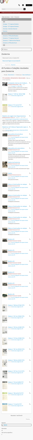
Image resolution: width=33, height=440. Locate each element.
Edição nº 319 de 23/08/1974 (16, 338)
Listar (12, 17)
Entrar (28, 5)
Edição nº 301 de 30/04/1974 (16, 349)
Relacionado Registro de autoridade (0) (11, 61)
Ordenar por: (19, 74)
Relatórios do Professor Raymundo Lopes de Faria (16, 127)
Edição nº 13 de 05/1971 (15, 404)
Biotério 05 (11, 250)
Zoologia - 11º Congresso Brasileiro (11, 24)
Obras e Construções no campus (17, 184)
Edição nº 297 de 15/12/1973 (16, 371)
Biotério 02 (11, 239)
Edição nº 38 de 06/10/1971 (16, 393)
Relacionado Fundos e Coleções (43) (11, 58)
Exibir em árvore (6, 17)
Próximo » (28, 419)
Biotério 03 (11, 283)
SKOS (5, 425)
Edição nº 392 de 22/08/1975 (16, 327)
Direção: (6, 74)
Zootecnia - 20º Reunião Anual (10, 43)
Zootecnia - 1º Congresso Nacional (11, 38)
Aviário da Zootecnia (14, 162)
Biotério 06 (11, 294)
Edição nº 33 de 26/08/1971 (16, 382)
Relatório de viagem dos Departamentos (14, 116)
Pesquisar (17, 17)
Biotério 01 (11, 272)
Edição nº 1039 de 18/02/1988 (16, 94)
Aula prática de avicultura (15, 134)
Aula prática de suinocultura (16, 148)
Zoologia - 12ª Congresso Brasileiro (11, 26)
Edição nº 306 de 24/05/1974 (16, 360)
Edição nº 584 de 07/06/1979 (16, 305)
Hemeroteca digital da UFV (17, 95)
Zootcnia (5, 31)
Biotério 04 (11, 261)
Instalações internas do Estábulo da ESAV (20, 83)
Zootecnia (5, 33)
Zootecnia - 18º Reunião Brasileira (10, 35)
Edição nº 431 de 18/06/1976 (16, 316)
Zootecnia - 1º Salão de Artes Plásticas (11, 40)
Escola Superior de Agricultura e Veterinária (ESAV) (17, 119)
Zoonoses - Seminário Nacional (10, 28)
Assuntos (13, 64)
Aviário (10, 173)
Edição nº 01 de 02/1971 (15, 105)
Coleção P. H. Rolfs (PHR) (17, 86)
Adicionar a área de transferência (30, 83)
